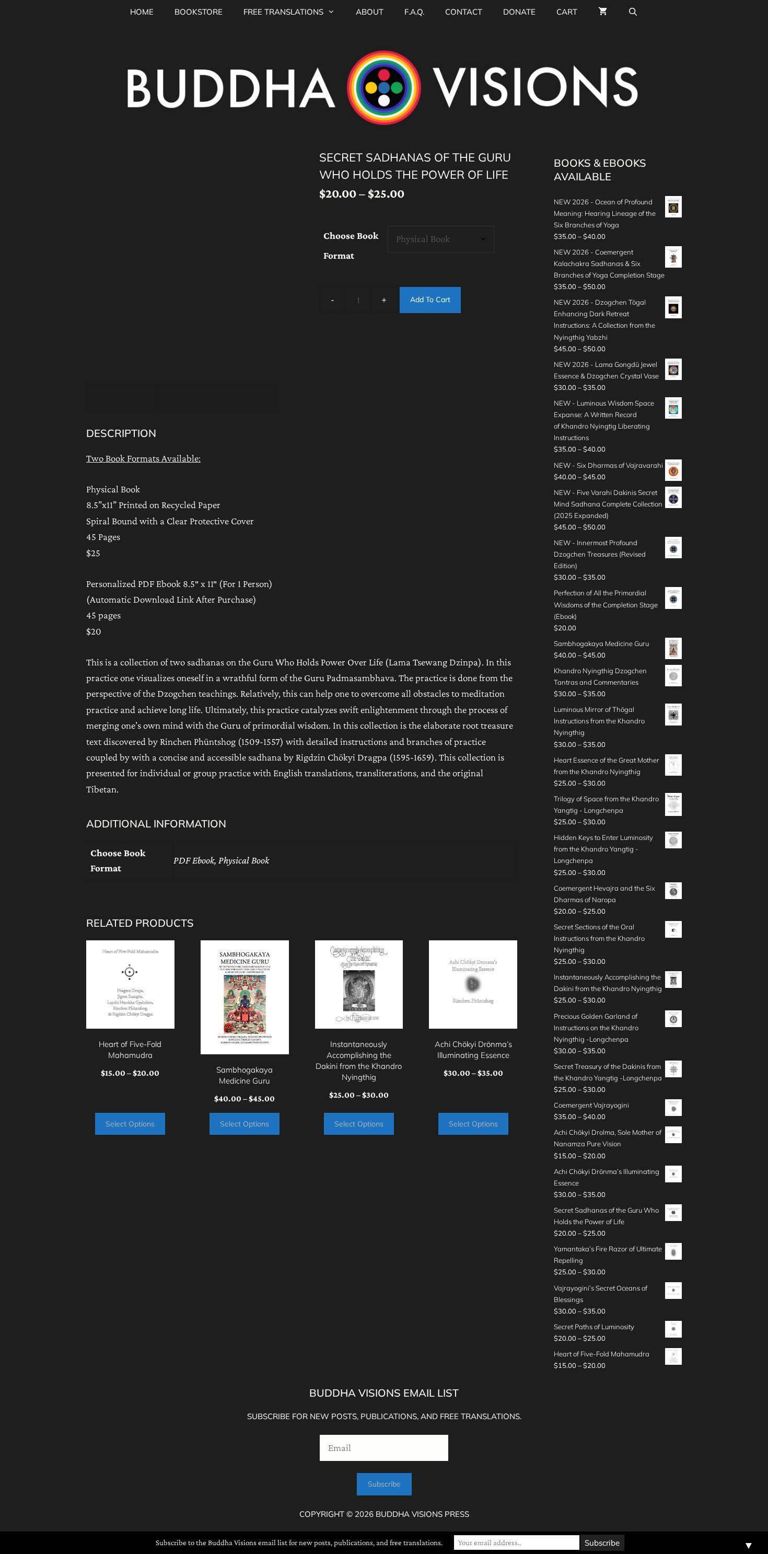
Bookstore (198, 12)
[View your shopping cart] (603, 12)
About (369, 12)
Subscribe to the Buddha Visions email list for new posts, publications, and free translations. (299, 1542)
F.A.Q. (414, 12)
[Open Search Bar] (633, 12)
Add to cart (430, 299)
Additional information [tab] (217, 397)
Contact (463, 12)
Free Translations (283, 12)
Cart (566, 12)
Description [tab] (122, 397)
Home (142, 12)
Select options (130, 1124)
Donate (519, 12)
